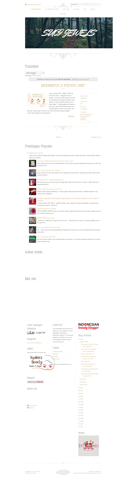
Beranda (58, 137)
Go (86, 4)
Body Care (66, 9)
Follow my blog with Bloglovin (34, 342)
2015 (79, 415)
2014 (79, 418)
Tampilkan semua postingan (80, 79)
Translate (38, 75)
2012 (79, 424)
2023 (79, 393)
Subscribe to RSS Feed (34, 4)
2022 (79, 396)
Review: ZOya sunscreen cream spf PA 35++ (49, 189)
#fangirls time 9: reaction (36, 153)
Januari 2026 (83, 384)
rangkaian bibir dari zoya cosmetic (46, 208)
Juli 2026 (82, 379)
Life (85, 9)
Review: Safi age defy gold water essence (48, 227)
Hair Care (76, 9)
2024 (79, 390)
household (55, 359)
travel (54, 356)
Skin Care (63, 14)
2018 (79, 407)
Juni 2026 (82, 382)
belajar (54, 354)
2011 (79, 426)
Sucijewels (37, 471)
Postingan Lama (95, 137)
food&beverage (36, 9)
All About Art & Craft (52, 9)
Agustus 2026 (83, 341)
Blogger (70, 364)
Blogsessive (97, 471)
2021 (79, 399)
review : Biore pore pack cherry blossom (48, 170)
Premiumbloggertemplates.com (92, 473)
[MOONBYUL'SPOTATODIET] (63, 85)
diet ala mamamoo (86, 114)
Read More (71, 116)
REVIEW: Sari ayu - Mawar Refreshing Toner (50, 180)
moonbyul (83, 119)
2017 (79, 410)
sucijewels (83, 98)
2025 (79, 388)
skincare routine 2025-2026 (87, 354)
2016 (79, 413)
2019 (79, 404)
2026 (79, 339)
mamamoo (83, 118)
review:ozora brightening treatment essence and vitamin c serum (55, 161)
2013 (79, 421)
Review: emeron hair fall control (46, 237)
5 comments (83, 109)
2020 (79, 401)
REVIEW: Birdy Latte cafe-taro (46, 218)
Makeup (92, 9)
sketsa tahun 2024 (85, 361)
